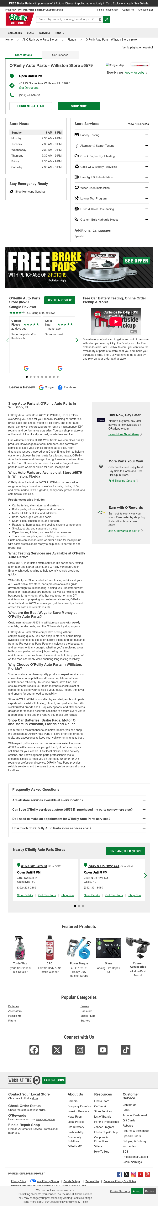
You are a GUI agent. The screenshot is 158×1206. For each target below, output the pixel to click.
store (35, 1098)
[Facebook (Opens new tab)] (119, 1173)
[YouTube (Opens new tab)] (140, 1173)
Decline (149, 1191)
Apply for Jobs (135, 72)
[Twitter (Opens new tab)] (126, 1173)
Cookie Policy (58, 1201)
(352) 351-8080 (93, 887)
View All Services (138, 124)
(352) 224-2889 (26, 887)
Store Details (25, 895)
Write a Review (59, 300)
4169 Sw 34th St (34, 866)
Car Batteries (60, 55)
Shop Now (79, 106)
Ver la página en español (138, 47)
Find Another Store (125, 851)
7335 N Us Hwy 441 (103, 866)
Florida (71, 39)
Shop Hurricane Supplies (30, 191)
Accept (137, 1191)
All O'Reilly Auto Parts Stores (40, 39)
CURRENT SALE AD (30, 106)
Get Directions (29, 87)
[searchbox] (69, 19)
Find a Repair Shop (107, 9)
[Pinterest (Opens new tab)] (147, 1173)
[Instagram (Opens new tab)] (133, 1173)
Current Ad (128, 9)
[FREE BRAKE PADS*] (79, 267)
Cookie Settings (120, 1191)
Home (9, 39)
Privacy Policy (79, 1201)
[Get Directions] (115, 64)
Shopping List (145, 9)
